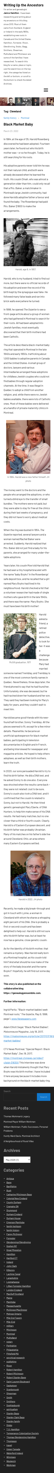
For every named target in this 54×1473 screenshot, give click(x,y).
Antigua (10, 1178)
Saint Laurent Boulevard (18, 1381)
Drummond (11, 1210)
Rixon (9, 1365)
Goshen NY (11, 1246)
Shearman (11, 1393)
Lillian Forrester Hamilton (18, 1286)
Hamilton (10, 1254)
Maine (9, 1297)
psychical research (15, 1357)
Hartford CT (12, 1258)
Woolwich (11, 1461)
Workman (11, 1465)
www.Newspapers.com (23, 1018)
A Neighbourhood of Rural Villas (19, 1141)
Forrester (10, 1238)
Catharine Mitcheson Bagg (19, 1194)
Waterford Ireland (14, 1453)
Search (7, 1091)
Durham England (14, 1214)
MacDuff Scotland (15, 1294)
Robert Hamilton (14, 1369)
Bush (8, 1190)
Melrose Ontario (13, 1313)
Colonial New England (16, 1198)
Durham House (13, 1218)
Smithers (10, 1401)
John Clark (11, 1266)
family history (10, 117)
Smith (9, 1397)
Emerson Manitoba (15, 1222)
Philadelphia (12, 1349)
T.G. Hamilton (13, 1429)
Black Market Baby (18, 124)
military (10, 1325)
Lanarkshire (12, 1278)
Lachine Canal (13, 1274)
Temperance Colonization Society (22, 1433)
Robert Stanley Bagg (16, 1377)
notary (9, 1341)
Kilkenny (10, 1270)
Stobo (9, 1425)
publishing (11, 1361)
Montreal (25, 117)
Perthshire (11, 1345)
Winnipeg (11, 1457)
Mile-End (10, 1321)
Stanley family (13, 1421)
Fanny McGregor (14, 1234)
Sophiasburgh (13, 1405)
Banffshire (11, 1186)
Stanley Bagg (12, 1413)
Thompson (11, 1441)
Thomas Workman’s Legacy (17, 1116)
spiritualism (12, 1409)
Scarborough (12, 1389)
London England (14, 1290)
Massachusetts (13, 1306)
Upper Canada (13, 1449)
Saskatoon (11, 1385)
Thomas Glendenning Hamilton (21, 1437)
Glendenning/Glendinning (18, 1242)
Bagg (8, 1182)
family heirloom (13, 1226)
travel (9, 1445)
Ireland (9, 1262)
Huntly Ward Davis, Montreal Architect (22, 1136)
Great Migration (13, 1250)
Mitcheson (11, 1329)
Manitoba (10, 1302)
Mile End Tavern (14, 1317)
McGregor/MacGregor (16, 1309)
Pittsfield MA (12, 1353)
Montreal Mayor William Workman (19, 1121)
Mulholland (11, 1337)
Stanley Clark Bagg (15, 1417)
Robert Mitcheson (14, 1373)
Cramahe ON (12, 1206)
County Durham (13, 1202)
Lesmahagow (13, 1282)
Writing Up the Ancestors (24, 5)
